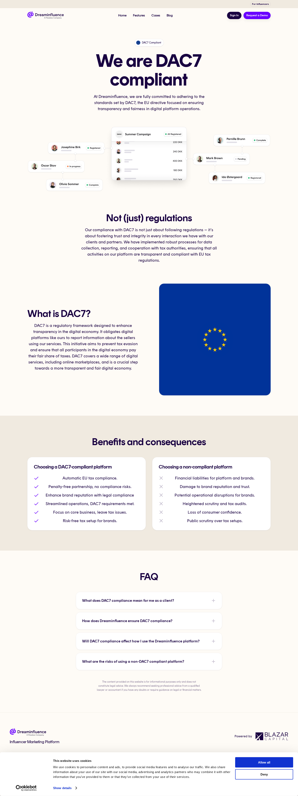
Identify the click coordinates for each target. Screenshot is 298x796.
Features (139, 15)
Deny (264, 774)
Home (122, 15)
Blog (170, 15)
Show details (62, 788)
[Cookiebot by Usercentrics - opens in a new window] (26, 788)
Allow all (264, 762)
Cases (155, 15)
